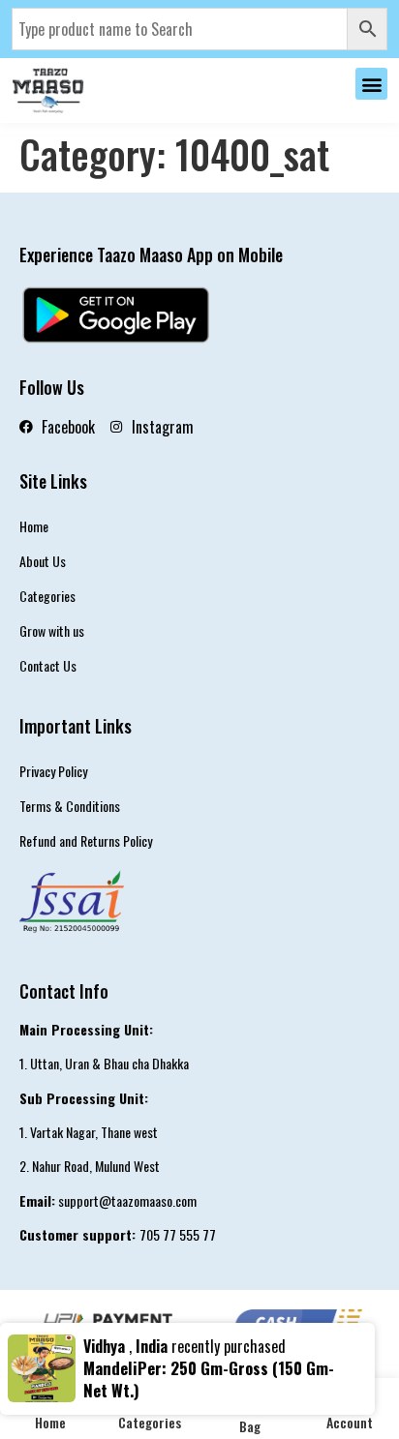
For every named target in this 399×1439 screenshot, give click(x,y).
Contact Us (48, 665)
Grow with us (51, 630)
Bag (250, 1426)
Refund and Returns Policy (85, 840)
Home (33, 526)
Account (349, 1422)
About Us (42, 561)
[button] (371, 84)
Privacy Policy (53, 771)
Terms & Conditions (69, 805)
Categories (47, 595)
